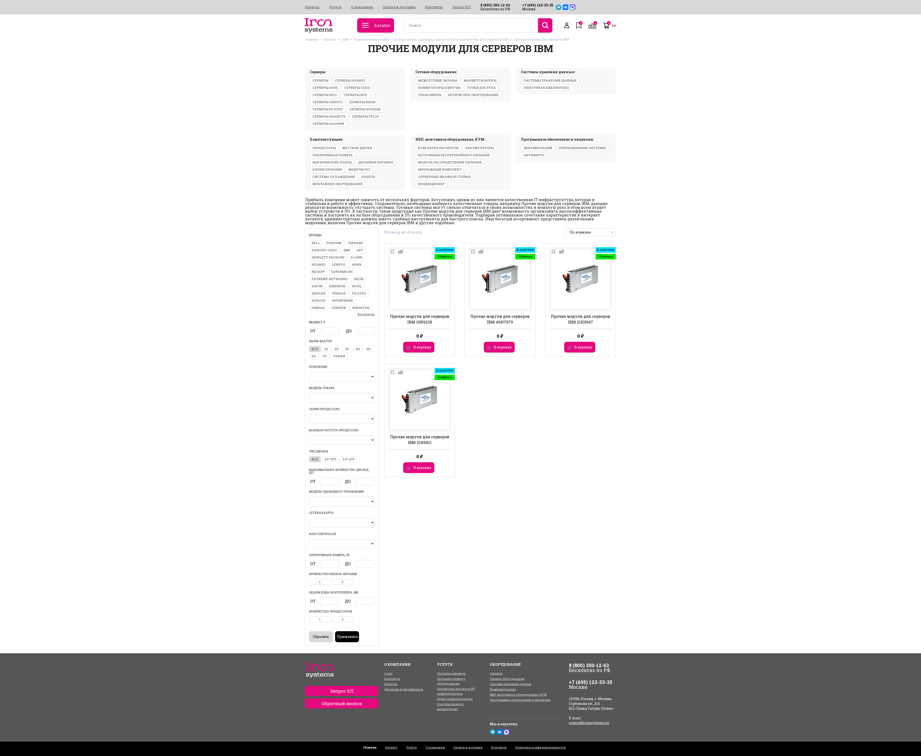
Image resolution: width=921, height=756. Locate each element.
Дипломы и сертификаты (403, 689)
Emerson (337, 286)
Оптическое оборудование (473, 95)
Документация (538, 148)
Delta (359, 279)
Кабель (368, 176)
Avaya (357, 264)
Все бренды (366, 314)
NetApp (318, 272)
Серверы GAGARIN (328, 123)
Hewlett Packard (328, 257)
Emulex (319, 293)
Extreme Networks (330, 279)
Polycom (333, 243)
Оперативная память (333, 155)
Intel (357, 286)
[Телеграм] (558, 7)
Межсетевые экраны (437, 80)
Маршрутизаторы (480, 80)
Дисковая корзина (375, 162)
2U (337, 349)
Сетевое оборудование (507, 679)
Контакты (434, 7)
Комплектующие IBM (371, 39)
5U (368, 349)
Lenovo (338, 264)
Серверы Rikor (362, 102)
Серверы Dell (325, 95)
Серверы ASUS (325, 87)
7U (324, 356)
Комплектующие (503, 689)
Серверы (320, 80)
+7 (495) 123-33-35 (537, 5)
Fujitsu (359, 293)
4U (358, 349)
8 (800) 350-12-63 (495, 5)
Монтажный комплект (439, 169)
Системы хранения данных (550, 80)
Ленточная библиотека (546, 87)
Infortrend (342, 300)
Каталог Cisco (324, 250)
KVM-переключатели (438, 148)
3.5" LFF (348, 459)
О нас (388, 673)
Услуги (335, 7)
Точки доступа (481, 87)
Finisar (339, 293)
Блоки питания (327, 169)
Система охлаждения (334, 176)
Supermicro (342, 272)
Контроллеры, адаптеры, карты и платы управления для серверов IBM (451, 39)
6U (314, 356)
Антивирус (534, 155)
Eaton (317, 286)
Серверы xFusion (365, 109)
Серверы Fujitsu (328, 109)
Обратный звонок (341, 703)
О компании (362, 7)
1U (326, 349)
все (315, 349)
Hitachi (318, 300)
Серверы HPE (355, 95)
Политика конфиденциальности (540, 747)
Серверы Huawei (350, 80)
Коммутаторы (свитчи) (439, 87)
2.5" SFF (330, 459)
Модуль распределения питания (450, 162)
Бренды (312, 7)
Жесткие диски (357, 148)
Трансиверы (429, 95)
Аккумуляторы (479, 148)
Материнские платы (332, 162)
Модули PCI (359, 169)
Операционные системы (582, 148)
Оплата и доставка (399, 7)
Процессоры (324, 148)
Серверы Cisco (357, 87)
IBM (345, 39)
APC (359, 250)
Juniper (338, 308)
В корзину (422, 347)
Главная (311, 39)
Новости (390, 684)
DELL (316, 243)
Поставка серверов (451, 673)
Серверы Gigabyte (329, 116)
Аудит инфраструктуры (455, 699)
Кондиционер (431, 184)
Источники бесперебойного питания (454, 155)
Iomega (318, 308)
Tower (339, 356)
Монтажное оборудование (338, 184)
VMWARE (355, 243)
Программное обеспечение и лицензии (520, 700)
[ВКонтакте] (565, 7)
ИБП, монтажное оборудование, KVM (518, 694)
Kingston (361, 308)
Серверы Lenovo (327, 102)
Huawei (318, 264)
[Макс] (572, 7)
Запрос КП (461, 7)
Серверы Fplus (365, 116)
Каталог (330, 39)
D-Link (356, 257)
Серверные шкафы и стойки (444, 176)
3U (347, 349)
